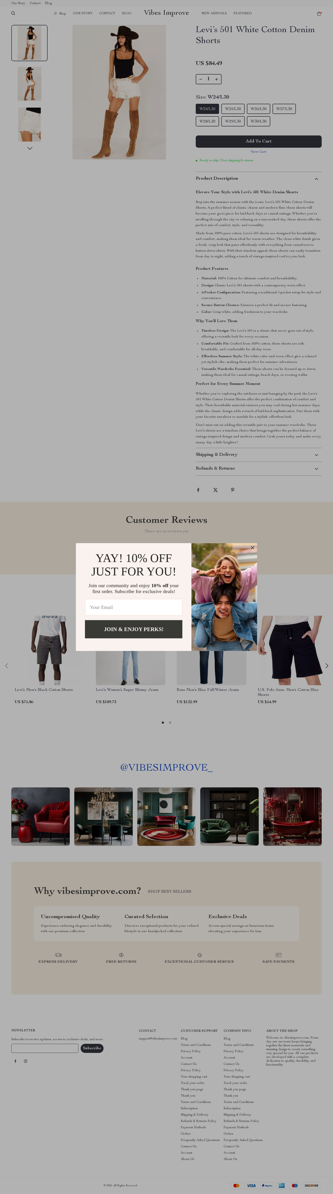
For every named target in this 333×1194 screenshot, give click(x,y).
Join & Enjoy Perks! (134, 629)
